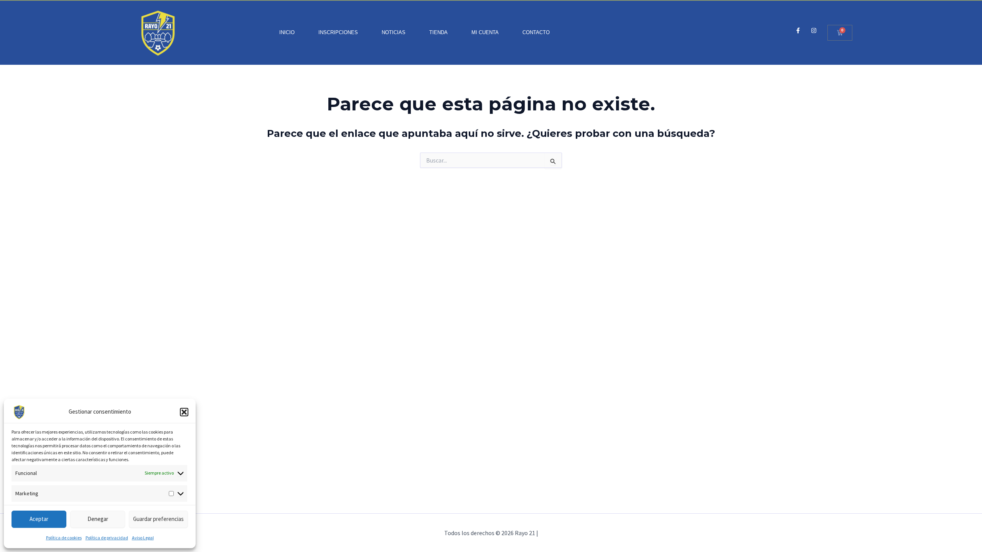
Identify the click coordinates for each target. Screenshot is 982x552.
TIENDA (438, 32)
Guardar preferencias (158, 518)
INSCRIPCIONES (338, 32)
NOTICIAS (393, 32)
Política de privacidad (107, 537)
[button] (184, 412)
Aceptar (39, 518)
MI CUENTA (485, 32)
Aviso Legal (143, 537)
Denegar (97, 518)
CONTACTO (536, 32)
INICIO (287, 32)
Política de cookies (64, 537)
